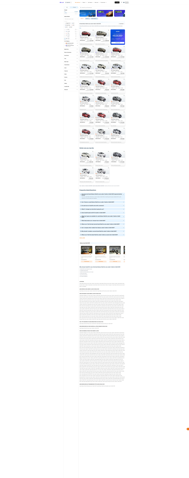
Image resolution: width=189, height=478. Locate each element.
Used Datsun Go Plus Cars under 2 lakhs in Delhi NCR (107, 290)
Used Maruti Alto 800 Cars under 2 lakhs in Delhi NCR (103, 296)
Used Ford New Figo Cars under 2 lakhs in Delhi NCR (104, 307)
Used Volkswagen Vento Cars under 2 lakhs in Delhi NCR (100, 353)
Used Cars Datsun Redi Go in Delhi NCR (98, 185)
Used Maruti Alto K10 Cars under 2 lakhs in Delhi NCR (97, 298)
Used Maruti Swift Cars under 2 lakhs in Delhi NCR (109, 301)
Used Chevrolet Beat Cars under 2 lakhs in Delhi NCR (91, 305)
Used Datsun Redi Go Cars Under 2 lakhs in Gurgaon (102, 284)
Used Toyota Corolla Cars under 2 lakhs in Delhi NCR (112, 381)
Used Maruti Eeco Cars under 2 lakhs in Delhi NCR (110, 347)
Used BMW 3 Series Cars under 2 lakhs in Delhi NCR (105, 368)
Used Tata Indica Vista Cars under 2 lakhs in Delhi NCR (106, 319)
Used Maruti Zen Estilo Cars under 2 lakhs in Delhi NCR (111, 305)
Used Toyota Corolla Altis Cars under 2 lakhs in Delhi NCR (95, 354)
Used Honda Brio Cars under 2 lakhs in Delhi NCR (90, 301)
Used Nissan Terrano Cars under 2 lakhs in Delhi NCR (109, 363)
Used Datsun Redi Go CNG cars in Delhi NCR (104, 323)
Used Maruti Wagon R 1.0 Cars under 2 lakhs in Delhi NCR (89, 295)
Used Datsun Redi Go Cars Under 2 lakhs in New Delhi (89, 283)
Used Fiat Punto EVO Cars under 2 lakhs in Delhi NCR (91, 317)
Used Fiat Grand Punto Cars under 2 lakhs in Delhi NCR (96, 371)
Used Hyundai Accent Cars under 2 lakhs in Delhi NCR (112, 362)
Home (80, 185)
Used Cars (83, 185)
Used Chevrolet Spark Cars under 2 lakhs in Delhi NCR (93, 310)
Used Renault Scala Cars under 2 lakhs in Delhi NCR (103, 378)
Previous (79, 13)
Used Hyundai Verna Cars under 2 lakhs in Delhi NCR (100, 344)
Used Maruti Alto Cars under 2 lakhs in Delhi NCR (96, 304)
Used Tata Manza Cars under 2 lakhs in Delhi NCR (96, 366)
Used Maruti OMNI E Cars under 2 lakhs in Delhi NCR (110, 375)
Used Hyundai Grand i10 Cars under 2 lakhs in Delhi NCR (94, 299)
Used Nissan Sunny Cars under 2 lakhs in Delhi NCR (102, 348)
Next (125, 13)
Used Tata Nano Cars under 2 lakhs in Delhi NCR (113, 366)
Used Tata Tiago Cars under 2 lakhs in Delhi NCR (96, 350)
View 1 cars (115, 261)
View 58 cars (101, 261)
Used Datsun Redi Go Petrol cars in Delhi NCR (87, 323)
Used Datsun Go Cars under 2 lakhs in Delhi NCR (88, 290)
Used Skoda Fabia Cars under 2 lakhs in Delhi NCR (104, 359)
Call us (117, 2)
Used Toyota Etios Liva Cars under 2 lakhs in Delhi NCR (94, 346)
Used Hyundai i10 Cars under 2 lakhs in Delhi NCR (110, 295)
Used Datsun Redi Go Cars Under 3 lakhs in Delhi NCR (89, 328)
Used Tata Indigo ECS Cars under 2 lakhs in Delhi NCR (101, 365)
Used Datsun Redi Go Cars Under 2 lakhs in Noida (108, 283)
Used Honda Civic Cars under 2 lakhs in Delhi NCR (93, 362)
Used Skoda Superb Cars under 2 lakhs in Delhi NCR (96, 380)
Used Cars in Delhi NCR (88, 185)
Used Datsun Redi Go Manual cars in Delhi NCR (87, 386)
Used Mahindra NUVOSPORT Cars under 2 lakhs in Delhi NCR (93, 374)
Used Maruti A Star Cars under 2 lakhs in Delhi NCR (96, 314)
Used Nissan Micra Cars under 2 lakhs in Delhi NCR (110, 311)
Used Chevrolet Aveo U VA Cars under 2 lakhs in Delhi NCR (92, 316)
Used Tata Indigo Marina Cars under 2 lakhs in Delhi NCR (92, 381)
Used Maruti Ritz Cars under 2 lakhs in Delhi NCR (103, 302)
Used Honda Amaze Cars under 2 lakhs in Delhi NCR (105, 338)
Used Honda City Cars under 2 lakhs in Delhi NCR (113, 337)
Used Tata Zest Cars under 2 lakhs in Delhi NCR (113, 350)
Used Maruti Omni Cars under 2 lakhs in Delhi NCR (91, 375)
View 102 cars (86, 261)
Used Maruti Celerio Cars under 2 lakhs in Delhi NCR (93, 341)
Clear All (82, 18)
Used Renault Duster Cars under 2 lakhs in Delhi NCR (109, 377)
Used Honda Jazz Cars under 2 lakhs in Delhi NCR (106, 351)
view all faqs (82, 237)
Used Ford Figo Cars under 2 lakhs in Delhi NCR (98, 308)
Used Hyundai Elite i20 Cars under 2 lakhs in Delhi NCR (111, 317)
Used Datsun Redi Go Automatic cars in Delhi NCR (106, 386)
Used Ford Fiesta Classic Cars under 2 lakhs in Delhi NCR (92, 372)
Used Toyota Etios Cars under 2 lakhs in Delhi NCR (112, 341)
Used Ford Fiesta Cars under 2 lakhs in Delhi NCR (98, 360)
